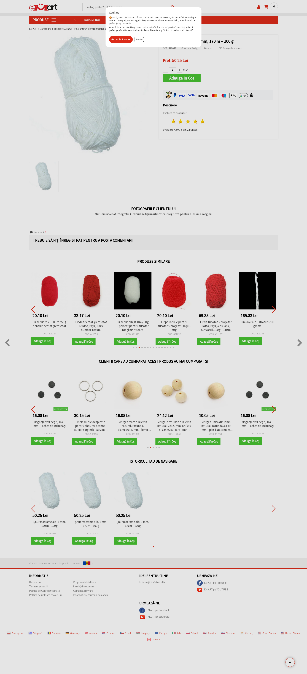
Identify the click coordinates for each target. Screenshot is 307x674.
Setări (139, 39)
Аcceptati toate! (121, 39)
